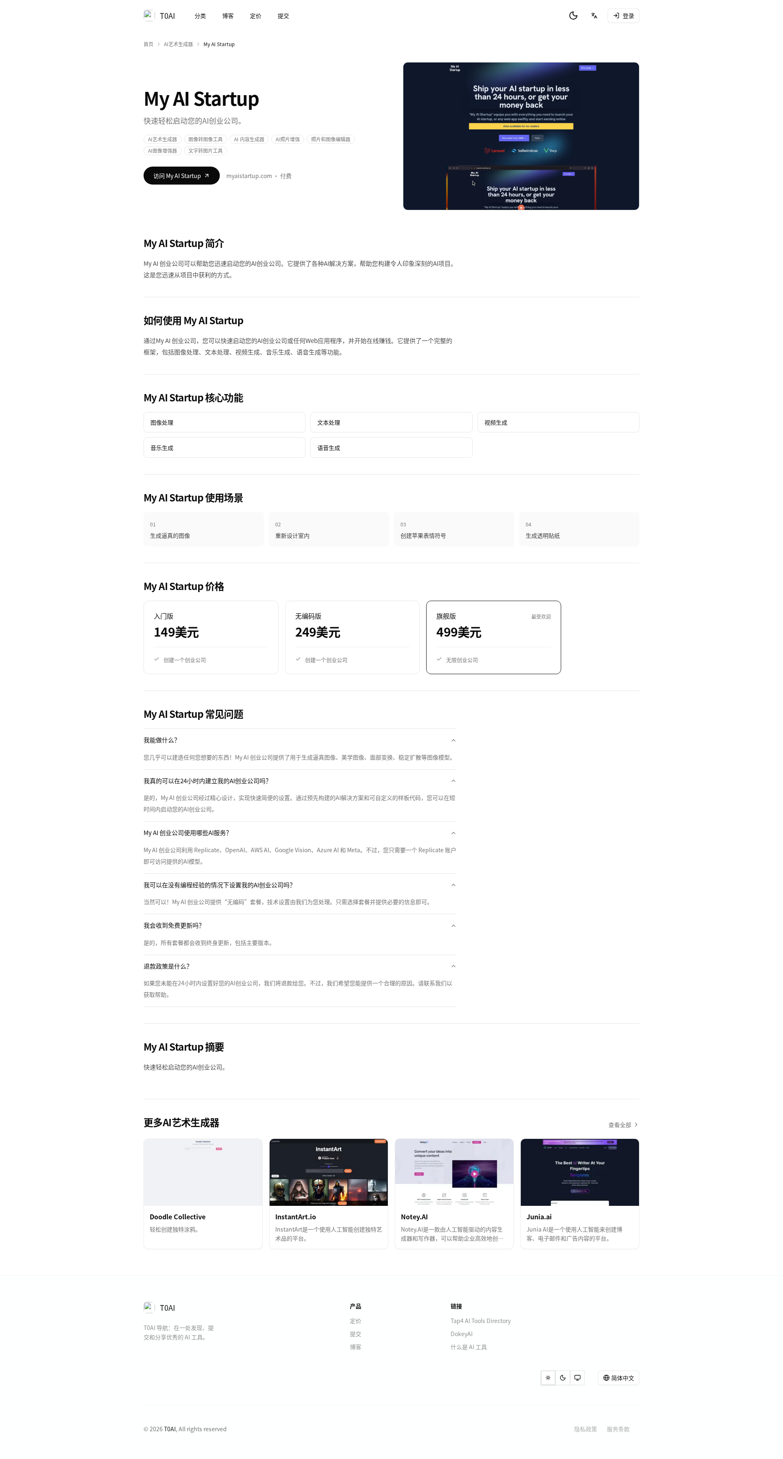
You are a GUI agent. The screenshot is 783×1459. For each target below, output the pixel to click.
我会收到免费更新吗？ (174, 925)
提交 (283, 15)
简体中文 (622, 1378)
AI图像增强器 (162, 150)
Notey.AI (414, 1216)
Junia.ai (539, 1216)
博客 (228, 15)
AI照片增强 (288, 139)
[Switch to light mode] (548, 1377)
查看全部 (619, 1124)
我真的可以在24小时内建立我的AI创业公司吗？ (208, 780)
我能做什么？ (162, 739)
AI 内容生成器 (249, 139)
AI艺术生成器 (178, 44)
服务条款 (618, 1429)
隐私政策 (585, 1429)
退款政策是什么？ (168, 966)
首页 (148, 44)
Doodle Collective (178, 1216)
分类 (200, 15)
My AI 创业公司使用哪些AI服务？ (188, 832)
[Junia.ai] (580, 1172)
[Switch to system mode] (577, 1377)
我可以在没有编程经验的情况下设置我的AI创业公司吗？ (220, 884)
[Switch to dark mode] (573, 15)
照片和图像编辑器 (330, 139)
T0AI (170, 1429)
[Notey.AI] (454, 1172)
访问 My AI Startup (177, 176)
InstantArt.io (295, 1216)
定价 (255, 15)
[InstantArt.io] (329, 1172)
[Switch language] (594, 15)
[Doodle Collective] (203, 1172)
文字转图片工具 (205, 150)
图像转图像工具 (205, 139)
